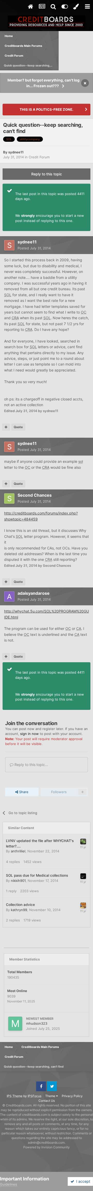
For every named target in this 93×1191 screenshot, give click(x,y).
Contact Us (46, 1101)
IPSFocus (34, 1096)
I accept (82, 1181)
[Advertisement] (76, 51)
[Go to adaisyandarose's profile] (9, 596)
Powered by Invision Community (46, 1147)
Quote (18, 427)
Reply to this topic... (30, 764)
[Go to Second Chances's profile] (9, 498)
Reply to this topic (46, 174)
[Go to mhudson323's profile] (15, 1024)
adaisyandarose (34, 593)
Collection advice (20, 905)
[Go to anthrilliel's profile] (83, 841)
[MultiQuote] (6, 427)
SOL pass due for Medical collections (37, 875)
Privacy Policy (72, 1096)
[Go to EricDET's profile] (83, 876)
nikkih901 (18, 881)
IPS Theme (14, 1096)
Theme (50, 1096)
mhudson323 (36, 1023)
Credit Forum (39, 157)
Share (23, 792)
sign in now (29, 734)
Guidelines (8, 1184)
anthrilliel (18, 851)
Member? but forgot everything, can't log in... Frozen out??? (43, 83)
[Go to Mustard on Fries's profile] (83, 905)
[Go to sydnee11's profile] (9, 245)
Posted (34, 248)
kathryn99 (19, 910)
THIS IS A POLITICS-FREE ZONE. (46, 109)
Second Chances (35, 495)
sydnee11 (16, 152)
